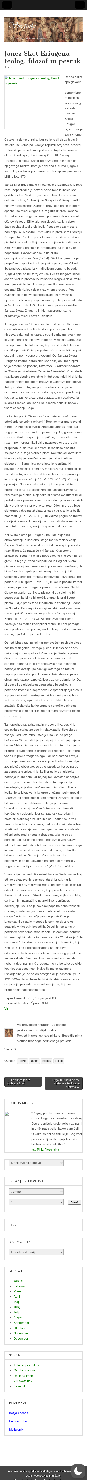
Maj (16, 1302)
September (21, 1322)
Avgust (18, 1317)
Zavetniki (20, 1386)
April (17, 1296)
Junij (17, 1307)
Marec (18, 1291)
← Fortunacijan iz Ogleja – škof (18, 1081)
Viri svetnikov (23, 1381)
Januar (18, 1281)
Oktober (19, 1328)
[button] (78, 1471)
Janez (34, 1060)
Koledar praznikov (26, 1365)
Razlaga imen (23, 1375)
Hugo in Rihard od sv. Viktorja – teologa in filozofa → (66, 1083)
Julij (16, 1312)
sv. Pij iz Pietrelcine (45, 1149)
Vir (6, 1008)
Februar (19, 1286)
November (21, 1333)
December (21, 1338)
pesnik (46, 1060)
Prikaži (74, 1202)
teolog (59, 1060)
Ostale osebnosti (25, 1370)
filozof (23, 1060)
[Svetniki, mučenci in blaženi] (43, 26)
